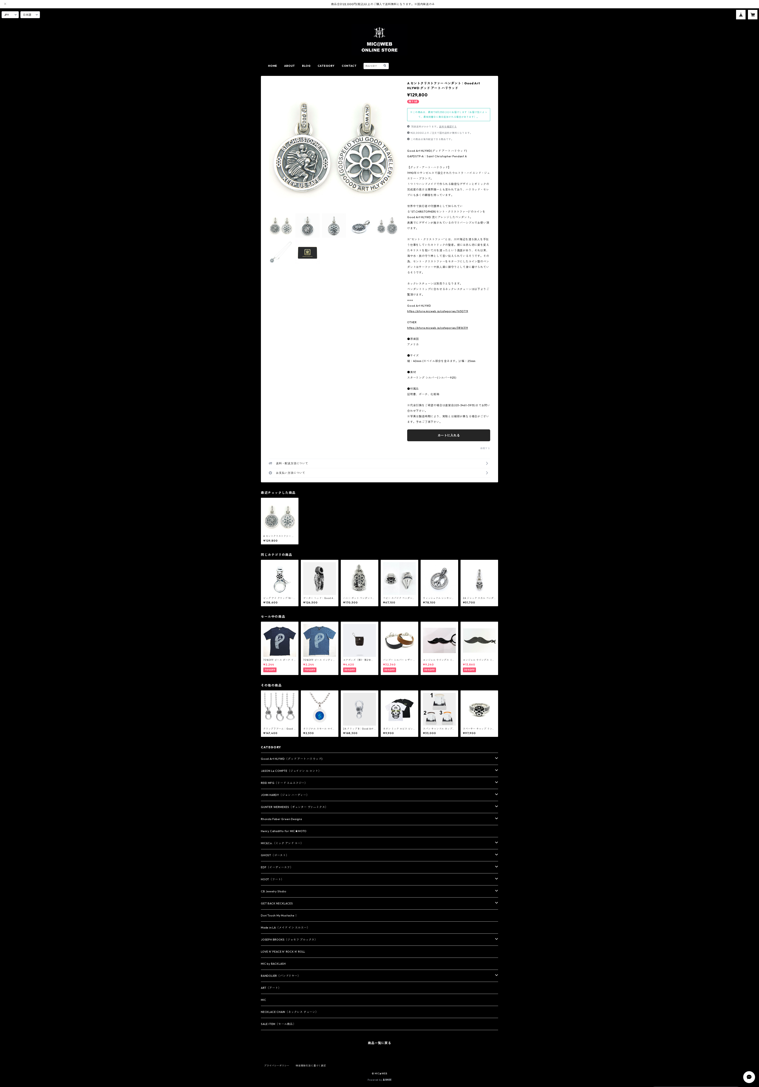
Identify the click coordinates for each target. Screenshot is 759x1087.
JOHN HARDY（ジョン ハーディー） (285, 795)
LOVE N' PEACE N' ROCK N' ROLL (283, 951)
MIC (263, 1000)
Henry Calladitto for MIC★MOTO (284, 831)
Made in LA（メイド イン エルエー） (285, 927)
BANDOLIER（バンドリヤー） (280, 976)
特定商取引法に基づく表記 (311, 1065)
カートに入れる (449, 435)
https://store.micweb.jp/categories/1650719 (437, 311)
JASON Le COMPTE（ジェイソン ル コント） (291, 771)
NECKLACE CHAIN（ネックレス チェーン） (289, 1012)
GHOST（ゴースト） (275, 855)
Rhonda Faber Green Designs (281, 819)
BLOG (306, 66)
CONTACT (349, 66)
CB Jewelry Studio (273, 891)
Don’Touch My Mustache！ (279, 915)
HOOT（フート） (272, 879)
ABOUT (289, 66)
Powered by (375, 1079)
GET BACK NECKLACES (277, 903)
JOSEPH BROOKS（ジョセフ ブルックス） (289, 939)
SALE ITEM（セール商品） (278, 1024)
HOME (272, 66)
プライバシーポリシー (276, 1065)
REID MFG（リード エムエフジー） (284, 783)
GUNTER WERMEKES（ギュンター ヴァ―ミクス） (294, 807)
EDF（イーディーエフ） (277, 867)
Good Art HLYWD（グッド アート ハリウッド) (292, 759)
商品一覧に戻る (379, 1043)
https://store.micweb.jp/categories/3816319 (437, 328)
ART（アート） (271, 988)
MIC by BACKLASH (273, 963)
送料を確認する (448, 126)
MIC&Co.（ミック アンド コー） (282, 843)
